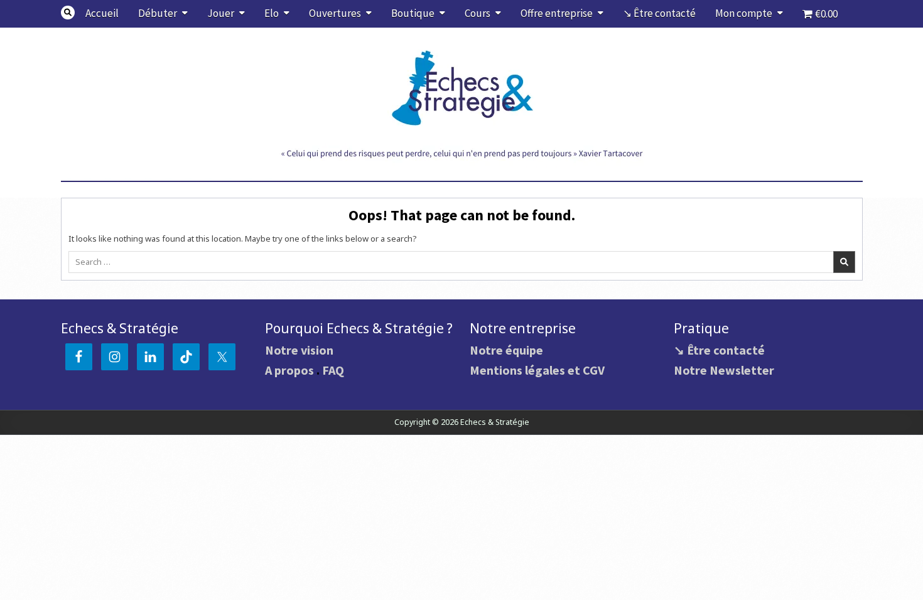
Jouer (220, 13)
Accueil (102, 13)
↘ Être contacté (659, 13)
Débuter (157, 13)
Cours (477, 13)
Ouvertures (335, 13)
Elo (271, 13)
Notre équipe (506, 350)
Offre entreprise (557, 13)
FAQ (333, 370)
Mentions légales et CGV (537, 370)
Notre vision (299, 350)
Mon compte (743, 13)
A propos (289, 370)
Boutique (413, 13)
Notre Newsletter (724, 370)
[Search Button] (68, 12)
